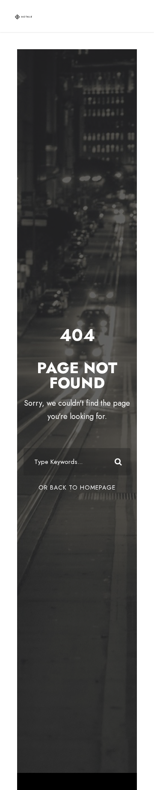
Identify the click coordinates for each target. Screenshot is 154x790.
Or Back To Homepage (77, 487)
